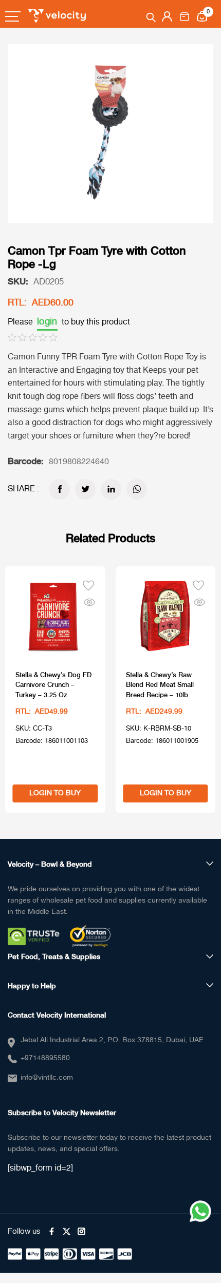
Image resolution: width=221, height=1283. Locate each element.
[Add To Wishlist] (88, 584)
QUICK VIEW (89, 600)
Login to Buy (55, 793)
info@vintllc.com (47, 1077)
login (47, 322)
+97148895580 (45, 1058)
